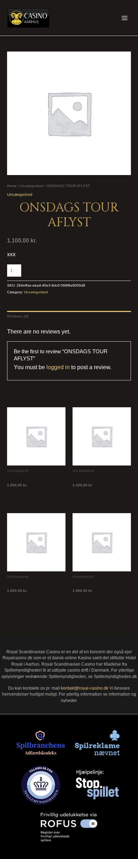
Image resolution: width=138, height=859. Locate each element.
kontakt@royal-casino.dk (84, 688)
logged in (58, 367)
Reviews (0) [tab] (18, 316)
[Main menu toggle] (125, 18)
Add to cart (50, 270)
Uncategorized (32, 186)
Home (12, 186)
